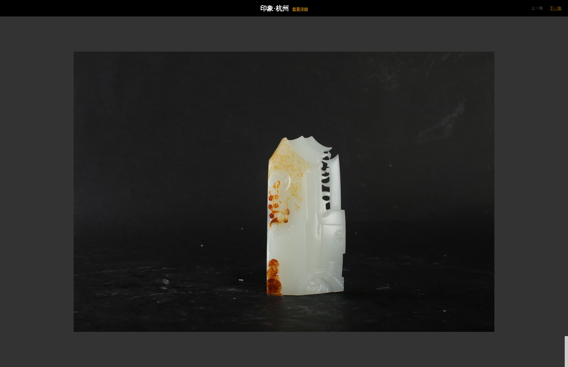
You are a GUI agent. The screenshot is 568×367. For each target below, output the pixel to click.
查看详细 (300, 9)
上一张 (537, 8)
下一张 (555, 8)
